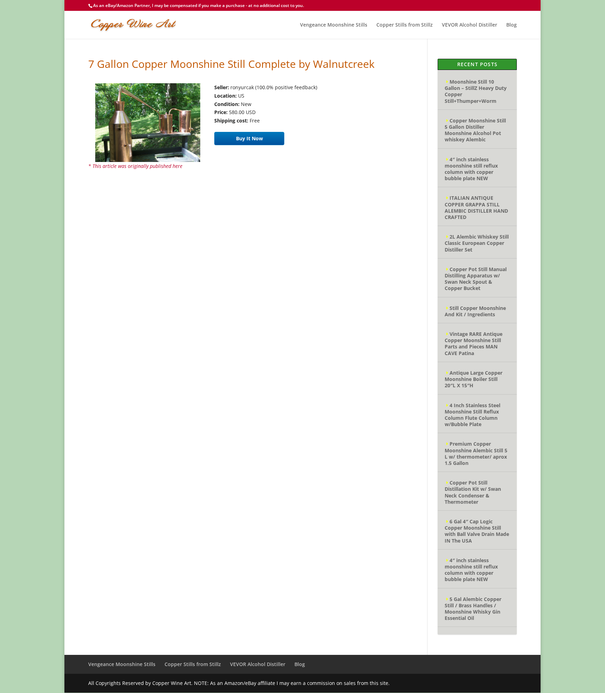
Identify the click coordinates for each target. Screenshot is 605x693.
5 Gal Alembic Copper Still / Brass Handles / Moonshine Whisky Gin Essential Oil (473, 609)
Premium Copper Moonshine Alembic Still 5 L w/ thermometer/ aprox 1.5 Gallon (476, 453)
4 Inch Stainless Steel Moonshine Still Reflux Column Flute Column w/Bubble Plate (472, 415)
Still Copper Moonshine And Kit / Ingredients (475, 311)
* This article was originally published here (135, 166)
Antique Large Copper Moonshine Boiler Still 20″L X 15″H (473, 379)
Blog (511, 25)
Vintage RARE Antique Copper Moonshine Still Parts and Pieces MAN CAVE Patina (473, 343)
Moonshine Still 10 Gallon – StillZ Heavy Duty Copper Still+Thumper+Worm (476, 91)
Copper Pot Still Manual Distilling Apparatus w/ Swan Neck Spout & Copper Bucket (476, 279)
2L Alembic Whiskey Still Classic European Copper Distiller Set (477, 243)
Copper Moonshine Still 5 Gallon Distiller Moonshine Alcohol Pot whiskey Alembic (475, 130)
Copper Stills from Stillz (404, 25)
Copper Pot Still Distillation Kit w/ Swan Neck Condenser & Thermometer (473, 492)
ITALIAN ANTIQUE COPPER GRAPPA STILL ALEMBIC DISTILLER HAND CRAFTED (476, 207)
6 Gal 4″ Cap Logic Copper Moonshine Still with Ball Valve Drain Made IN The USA (477, 531)
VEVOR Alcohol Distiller (469, 25)
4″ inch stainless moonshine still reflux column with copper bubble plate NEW (471, 169)
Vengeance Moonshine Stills (333, 25)
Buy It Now (249, 138)
